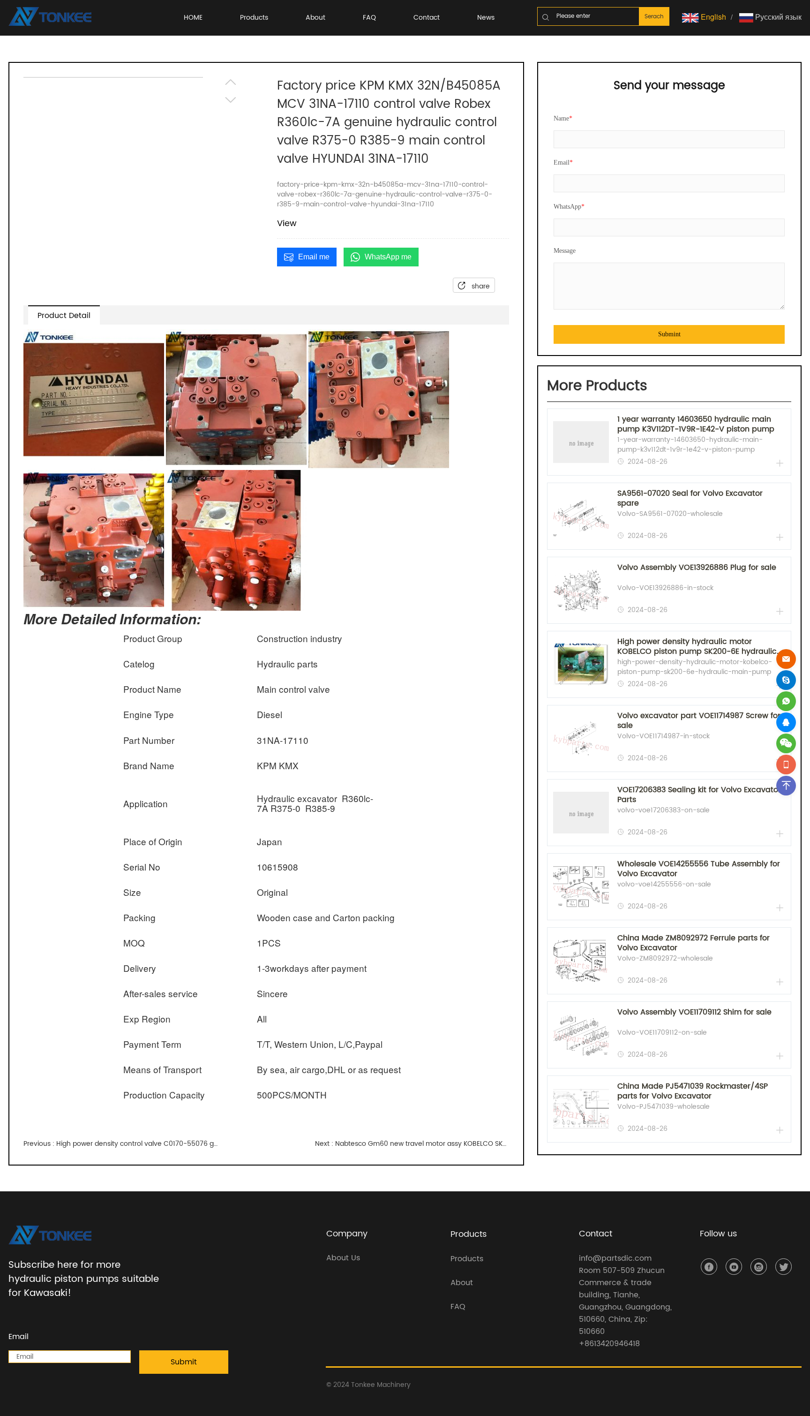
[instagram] (758, 1266)
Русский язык (777, 16)
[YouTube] (734, 1266)
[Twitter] (783, 1266)
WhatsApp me (388, 257)
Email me (314, 257)
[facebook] (709, 1266)
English (712, 16)
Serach (654, 16)
